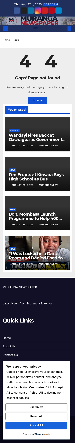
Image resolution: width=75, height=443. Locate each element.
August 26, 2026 (23, 145)
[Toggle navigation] (35, 28)
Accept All (36, 425)
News (12, 170)
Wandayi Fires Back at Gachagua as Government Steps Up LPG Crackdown (35, 139)
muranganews (48, 145)
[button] (64, 28)
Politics (14, 131)
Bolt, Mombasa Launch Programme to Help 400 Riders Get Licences (33, 218)
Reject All (36, 416)
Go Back (37, 100)
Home (6, 40)
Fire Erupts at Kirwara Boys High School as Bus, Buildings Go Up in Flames (36, 179)
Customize (36, 406)
